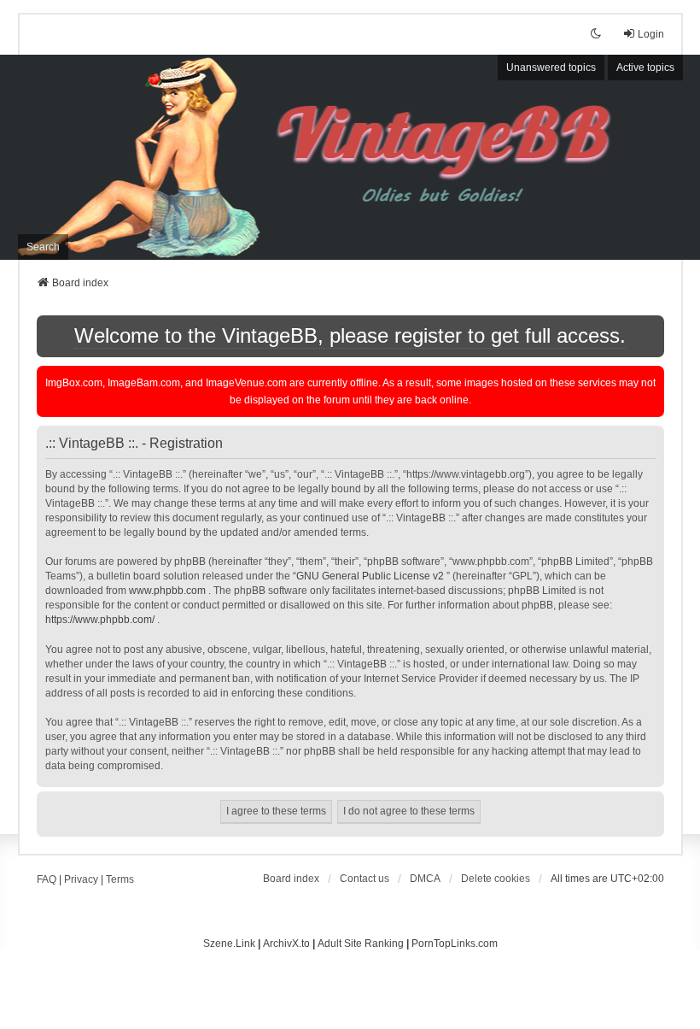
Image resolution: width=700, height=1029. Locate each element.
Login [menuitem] (651, 34)
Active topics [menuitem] (645, 68)
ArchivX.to (286, 944)
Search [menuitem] (43, 247)
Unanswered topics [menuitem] (551, 68)
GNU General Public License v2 (370, 576)
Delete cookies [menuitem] (495, 879)
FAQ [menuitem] (46, 879)
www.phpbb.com (167, 591)
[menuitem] (425, 878)
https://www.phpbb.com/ (100, 620)
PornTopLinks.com (454, 944)
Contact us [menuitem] (364, 879)
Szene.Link (229, 944)
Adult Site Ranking (361, 944)
